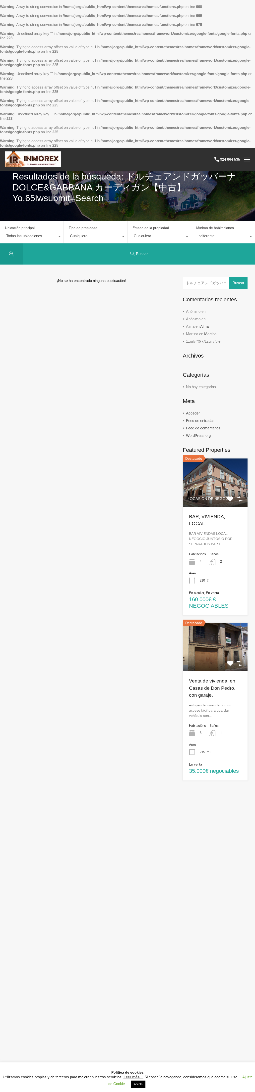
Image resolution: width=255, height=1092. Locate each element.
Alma (204, 326)
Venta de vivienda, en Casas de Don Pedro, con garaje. (212, 688)
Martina (210, 334)
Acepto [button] (138, 1084)
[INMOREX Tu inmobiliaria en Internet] (33, 165)
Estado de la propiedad (150, 228)
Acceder (193, 413)
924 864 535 (230, 159)
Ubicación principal (20, 228)
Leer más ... (133, 1077)
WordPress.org (198, 435)
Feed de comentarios (203, 428)
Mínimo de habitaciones (215, 228)
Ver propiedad (215, 662)
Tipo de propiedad (83, 228)
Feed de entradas (200, 420)
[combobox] (32, 237)
